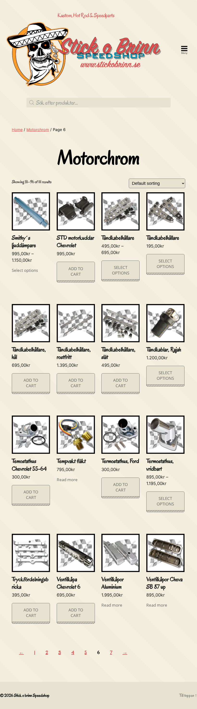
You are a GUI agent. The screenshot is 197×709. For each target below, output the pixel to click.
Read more (67, 480)
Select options (25, 270)
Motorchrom (37, 129)
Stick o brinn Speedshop (31, 695)
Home (17, 129)
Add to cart (75, 271)
